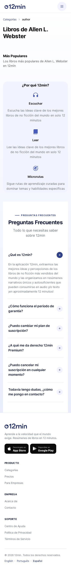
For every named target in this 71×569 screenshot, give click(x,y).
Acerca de (11, 501)
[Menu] (61, 6)
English (9, 560)
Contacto (10, 507)
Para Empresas (14, 482)
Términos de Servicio (17, 539)
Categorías (9, 19)
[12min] (15, 6)
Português (23, 560)
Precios (9, 476)
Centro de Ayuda (15, 526)
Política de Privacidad (18, 532)
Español (37, 560)
